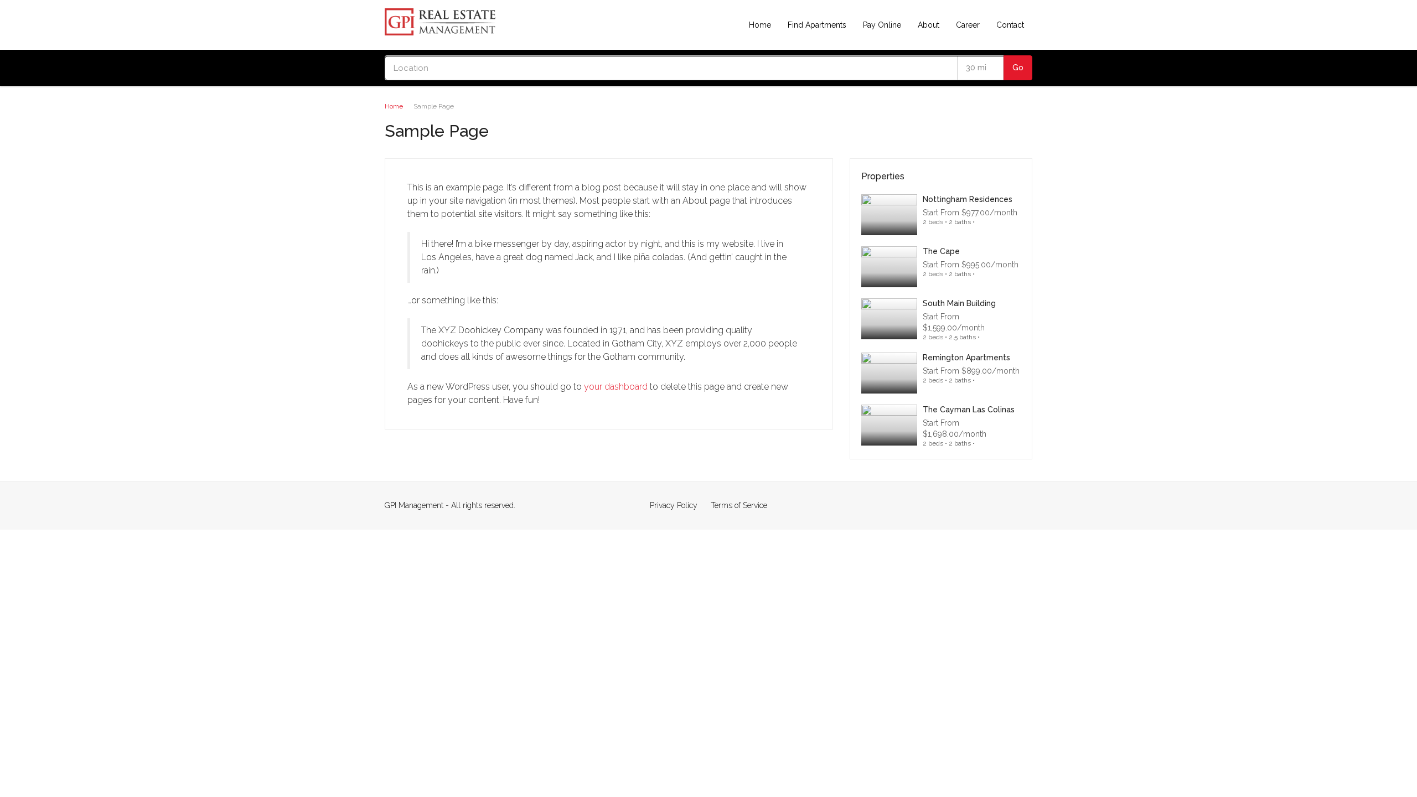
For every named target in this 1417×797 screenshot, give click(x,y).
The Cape (941, 251)
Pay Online (882, 24)
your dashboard (616, 386)
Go (1017, 67)
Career (968, 24)
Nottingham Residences (967, 199)
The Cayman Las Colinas (969, 409)
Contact (1010, 24)
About (928, 24)
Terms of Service (739, 505)
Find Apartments (817, 24)
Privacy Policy (673, 505)
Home (760, 24)
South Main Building (959, 303)
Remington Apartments (966, 357)
